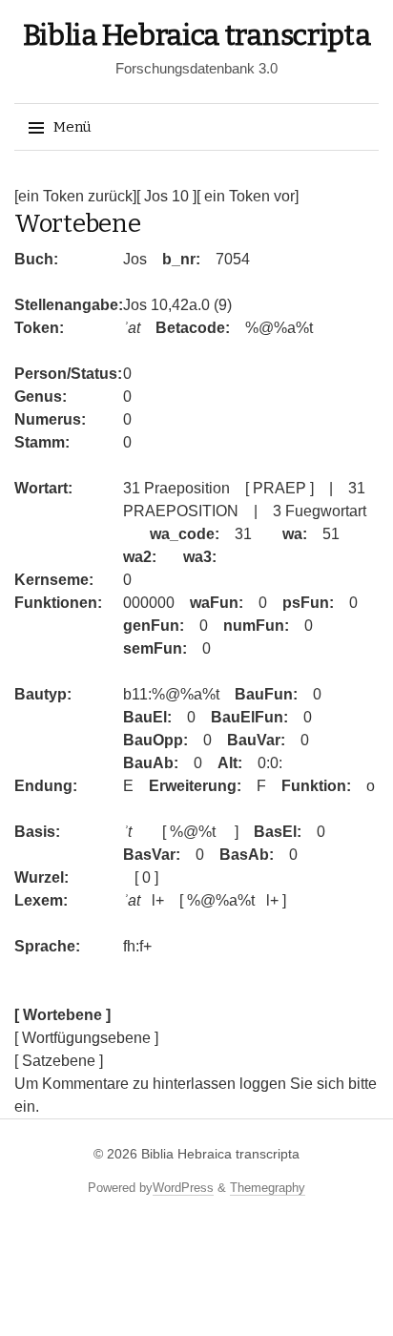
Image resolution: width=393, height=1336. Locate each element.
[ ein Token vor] (247, 196)
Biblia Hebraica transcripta (197, 35)
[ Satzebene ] (58, 1061)
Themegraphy (267, 1187)
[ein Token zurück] (75, 196)
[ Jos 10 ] (166, 196)
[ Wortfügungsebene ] (86, 1038)
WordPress (183, 1187)
